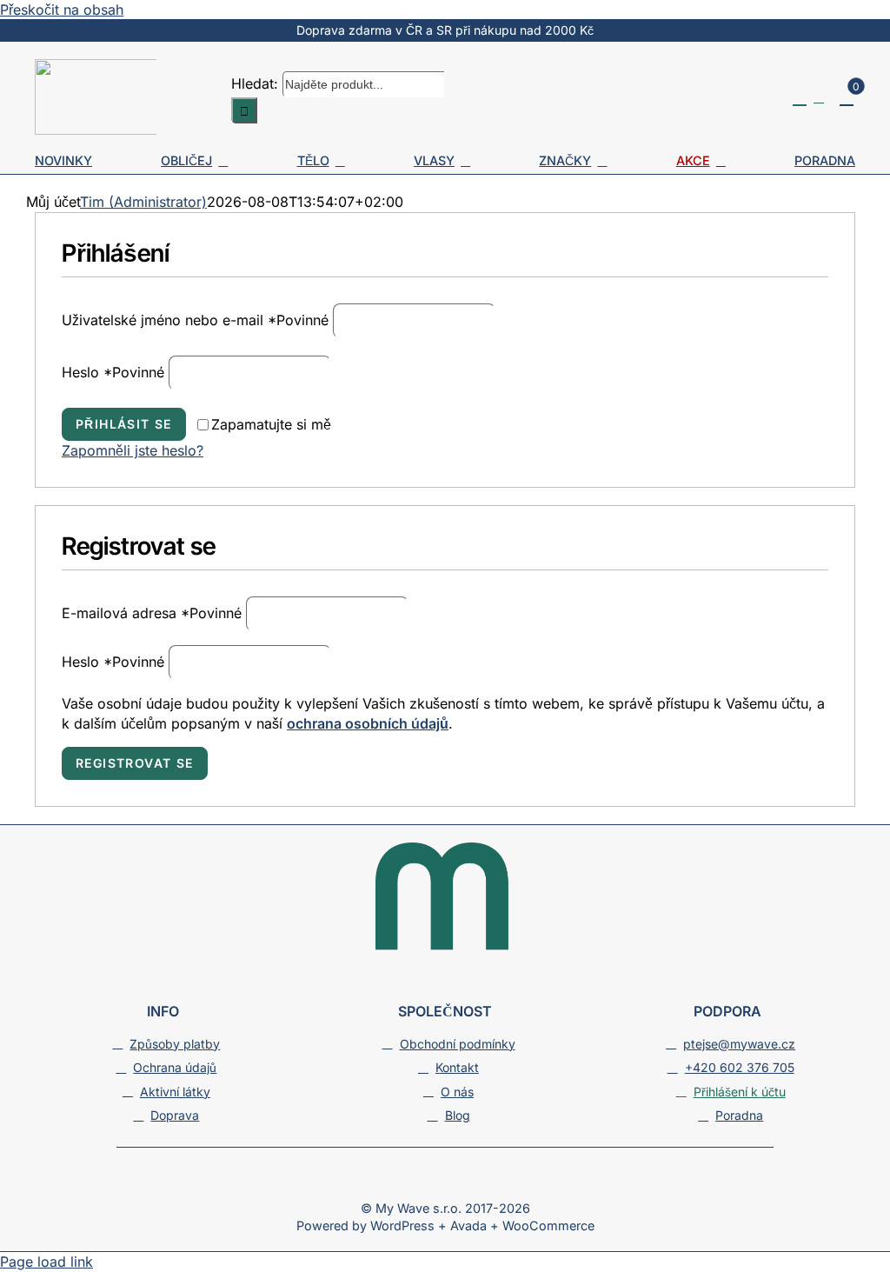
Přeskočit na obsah (61, 9)
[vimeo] (476, 1182)
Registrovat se (135, 763)
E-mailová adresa (152, 613)
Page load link (46, 1261)
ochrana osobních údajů (367, 723)
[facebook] (414, 1182)
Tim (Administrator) (143, 201)
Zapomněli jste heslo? (132, 450)
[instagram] (445, 1182)
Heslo (113, 372)
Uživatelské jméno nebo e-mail (195, 320)
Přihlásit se (124, 423)
